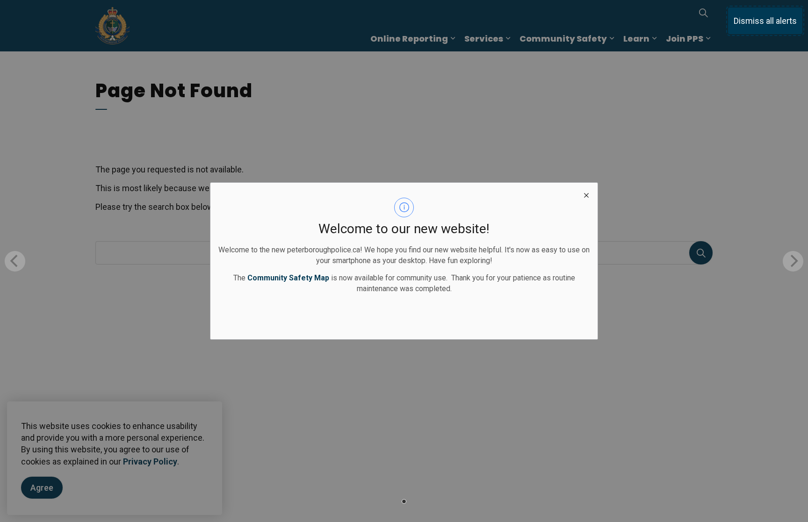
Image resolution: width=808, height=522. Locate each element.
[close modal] (586, 194)
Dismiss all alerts (765, 21)
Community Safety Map (288, 277)
